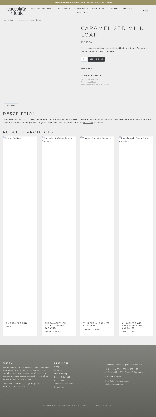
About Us (58, 370)
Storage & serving (91, 75)
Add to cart (96, 59)
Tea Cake (105, 84)
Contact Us (59, 387)
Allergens (86, 68)
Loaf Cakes (92, 82)
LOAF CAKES (98, 8)
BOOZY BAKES (81, 8)
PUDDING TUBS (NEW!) (41, 8)
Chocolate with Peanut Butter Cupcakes (132, 325)
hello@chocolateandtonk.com (118, 381)
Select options (90, 336)
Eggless (95, 84)
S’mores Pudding (17, 323)
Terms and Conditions (63, 384)
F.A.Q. (56, 367)
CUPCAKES (113, 8)
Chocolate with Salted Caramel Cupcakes (55, 325)
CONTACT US (82, 13)
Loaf (100, 84)
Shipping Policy (60, 373)
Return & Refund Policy (64, 377)
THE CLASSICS (63, 8)
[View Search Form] (139, 11)
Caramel (88, 84)
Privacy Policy (60, 380)
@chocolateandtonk (114, 384)
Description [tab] (11, 106)
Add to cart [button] (12, 334)
